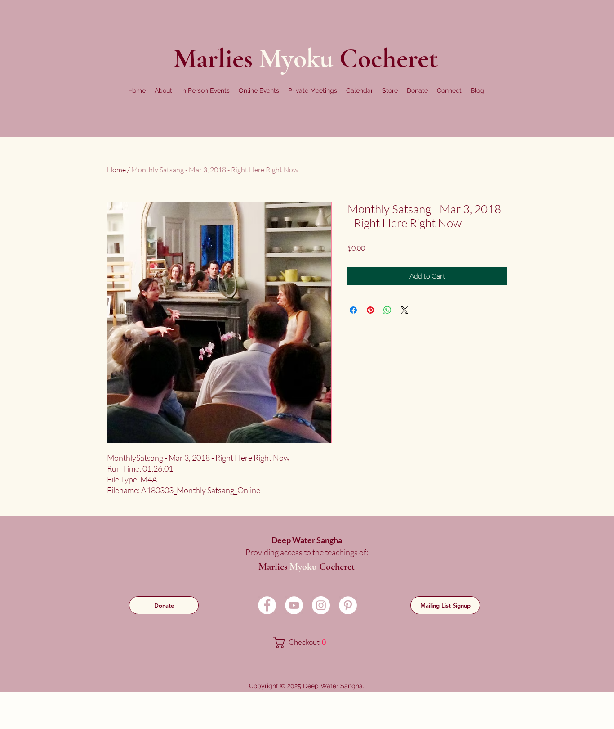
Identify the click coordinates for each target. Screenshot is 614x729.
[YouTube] (294, 605)
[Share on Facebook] (353, 310)
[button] (163, 90)
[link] (305, 642)
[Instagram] (321, 605)
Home (116, 169)
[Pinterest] (348, 605)
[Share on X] (404, 310)
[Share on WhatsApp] (387, 310)
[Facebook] (267, 605)
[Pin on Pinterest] (370, 310)
